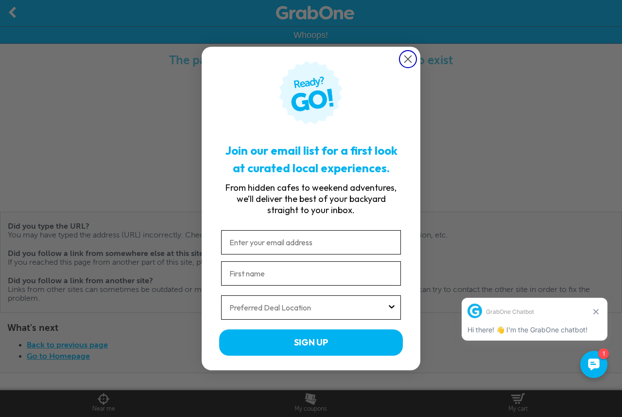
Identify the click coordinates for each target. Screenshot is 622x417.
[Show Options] (392, 307)
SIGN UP (311, 342)
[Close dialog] (407, 59)
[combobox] (308, 307)
